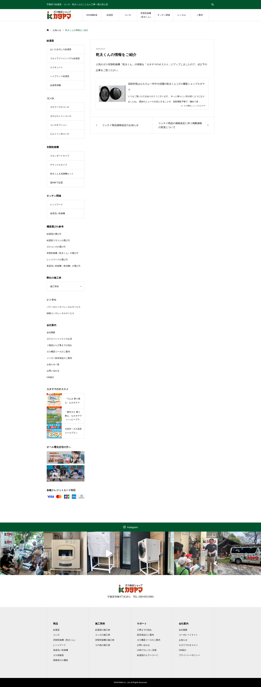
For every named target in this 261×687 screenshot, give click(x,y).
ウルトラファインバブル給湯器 (65, 58)
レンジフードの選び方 (57, 259)
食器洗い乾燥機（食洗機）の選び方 (64, 266)
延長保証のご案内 (145, 635)
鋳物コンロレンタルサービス (60, 313)
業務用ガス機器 (60, 660)
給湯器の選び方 (54, 234)
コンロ (128, 15)
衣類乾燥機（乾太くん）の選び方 (62, 253)
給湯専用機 (55, 85)
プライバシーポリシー (189, 655)
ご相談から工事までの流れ (59, 345)
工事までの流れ (144, 630)
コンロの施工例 (102, 635)
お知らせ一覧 (53, 364)
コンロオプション (58, 125)
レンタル (181, 15)
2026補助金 (91, 15)
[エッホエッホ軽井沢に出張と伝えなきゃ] (239, 553)
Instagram (132, 527)
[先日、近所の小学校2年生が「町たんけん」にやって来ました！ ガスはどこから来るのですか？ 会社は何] (196, 553)
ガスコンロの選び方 (56, 246)
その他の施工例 (102, 645)
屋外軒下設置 (56, 182)
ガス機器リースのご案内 (58, 351)
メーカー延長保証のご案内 (59, 358)
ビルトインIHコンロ (59, 134)
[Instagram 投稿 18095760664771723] (108, 553)
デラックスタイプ (58, 165)
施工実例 (54, 286)
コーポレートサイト (188, 635)
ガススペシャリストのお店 (59, 339)
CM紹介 (50, 377)
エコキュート (56, 67)
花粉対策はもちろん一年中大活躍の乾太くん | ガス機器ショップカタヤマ (166, 87)
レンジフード (56, 204)
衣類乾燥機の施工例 (104, 640)
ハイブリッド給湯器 (59, 76)
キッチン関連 (163, 15)
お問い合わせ (53, 371)
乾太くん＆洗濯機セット (61, 173)
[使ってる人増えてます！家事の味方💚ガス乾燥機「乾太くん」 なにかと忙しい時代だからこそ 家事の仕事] (152, 553)
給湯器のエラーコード (147, 655)
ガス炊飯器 (58, 655)
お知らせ (183, 640)
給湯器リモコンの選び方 (58, 240)
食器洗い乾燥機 (57, 213)
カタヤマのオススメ (188, 645)
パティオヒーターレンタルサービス (64, 307)
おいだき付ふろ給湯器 (60, 49)
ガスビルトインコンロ (60, 116)
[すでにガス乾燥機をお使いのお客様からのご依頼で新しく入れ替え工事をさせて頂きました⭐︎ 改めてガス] (65, 553)
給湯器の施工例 (102, 630)
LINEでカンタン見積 (146, 650)
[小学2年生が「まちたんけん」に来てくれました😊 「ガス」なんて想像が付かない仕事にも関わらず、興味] (22, 553)
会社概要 (51, 332)
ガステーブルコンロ (59, 107)
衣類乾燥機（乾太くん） (145, 15)
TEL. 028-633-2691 (143, 596)
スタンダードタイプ (59, 156)
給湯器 (110, 15)
